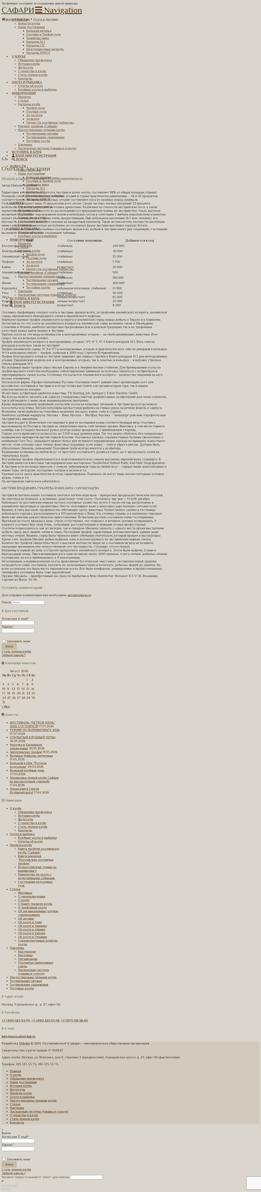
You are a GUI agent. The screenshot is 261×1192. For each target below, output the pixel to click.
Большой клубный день (27, 770)
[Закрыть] (3, 1185)
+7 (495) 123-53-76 (45, 1020)
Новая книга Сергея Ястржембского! (24, 790)
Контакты (25, 830)
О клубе (15, 808)
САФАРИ (18, 10)
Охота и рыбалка (22, 834)
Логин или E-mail (15, 619)
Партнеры (17, 948)
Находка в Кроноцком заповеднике (26, 746)
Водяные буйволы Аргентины (31, 756)
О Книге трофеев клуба (35, 904)
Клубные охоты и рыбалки (37, 838)
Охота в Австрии (45, 19)
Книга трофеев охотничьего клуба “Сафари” (38, 850)
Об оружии (26, 918)
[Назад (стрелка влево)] (3, 1189)
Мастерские (27, 951)
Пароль (8, 627)
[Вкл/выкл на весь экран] (11, 1185)
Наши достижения (23, 1082)
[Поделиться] (7, 1185)
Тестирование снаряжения (29, 985)
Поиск (6, 602)
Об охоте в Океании (32, 937)
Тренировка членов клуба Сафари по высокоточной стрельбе (34, 779)
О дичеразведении (31, 896)
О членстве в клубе (32, 823)
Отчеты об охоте (30, 841)
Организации (27, 959)
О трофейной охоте (32, 907)
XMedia (24, 1043)
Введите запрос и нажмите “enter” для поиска (35, 1177)
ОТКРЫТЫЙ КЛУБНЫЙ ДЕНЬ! (32, 737)
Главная (15, 1071)
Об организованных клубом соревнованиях (38, 913)
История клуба (29, 816)
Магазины (25, 955)
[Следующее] (5, 159)
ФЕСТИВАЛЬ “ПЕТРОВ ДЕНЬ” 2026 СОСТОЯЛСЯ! (32, 724)
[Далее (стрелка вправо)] (7, 1189)
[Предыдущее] (3, 159)
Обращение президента (35, 812)
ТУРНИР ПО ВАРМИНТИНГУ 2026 (35, 730)
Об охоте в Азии (30, 922)
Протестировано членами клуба (33, 977)
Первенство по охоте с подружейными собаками (36, 876)
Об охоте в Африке (31, 929)
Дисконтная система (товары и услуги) (33, 972)
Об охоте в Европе (15, 178)
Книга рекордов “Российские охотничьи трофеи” (35, 859)
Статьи (15, 889)
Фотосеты (25, 819)
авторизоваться (79, 595)
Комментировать (70, 178)
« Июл (6, 706)
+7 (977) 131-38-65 (74, 1020)
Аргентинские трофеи (26, 752)
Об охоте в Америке (32, 926)
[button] (58, 10)
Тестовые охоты (22, 988)
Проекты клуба (21, 845)
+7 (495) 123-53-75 (16, 1020)
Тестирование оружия (26, 981)
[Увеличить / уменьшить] (15, 1185)
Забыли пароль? (13, 655)
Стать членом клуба (16, 651)
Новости (23, 19)
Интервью (25, 893)
